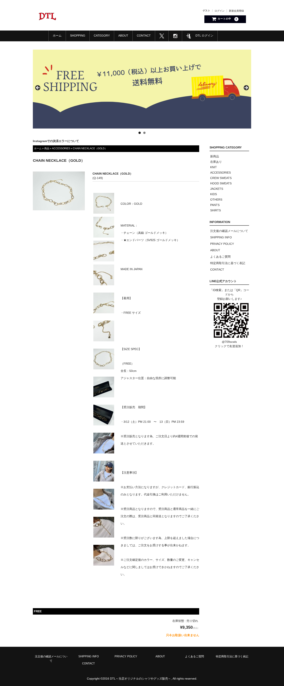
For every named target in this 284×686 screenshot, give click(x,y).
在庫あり (216, 161)
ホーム (57, 35)
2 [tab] (144, 133)
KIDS (213, 194)
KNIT (213, 167)
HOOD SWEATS (221, 183)
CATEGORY (102, 35)
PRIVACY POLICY (222, 243)
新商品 (214, 156)
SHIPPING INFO (221, 237)
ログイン (220, 10)
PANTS (215, 205)
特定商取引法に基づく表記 (227, 263)
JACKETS (216, 188)
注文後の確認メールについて (229, 231)
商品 (46, 148)
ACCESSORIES (61, 148)
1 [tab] (139, 133)
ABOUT (123, 35)
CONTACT (144, 35)
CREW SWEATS (221, 178)
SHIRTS (215, 210)
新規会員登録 (236, 10)
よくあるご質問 (220, 256)
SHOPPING (77, 35)
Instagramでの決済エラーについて (56, 141)
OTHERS (216, 199)
